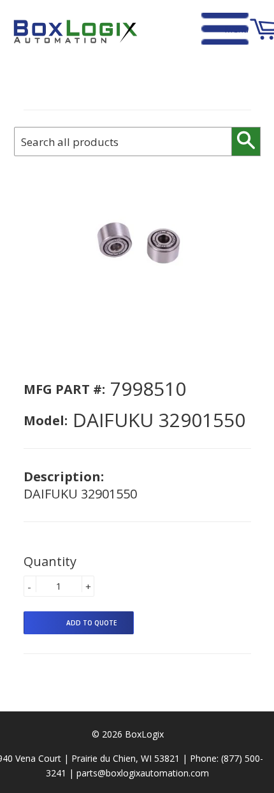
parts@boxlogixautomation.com (142, 773)
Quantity (50, 561)
